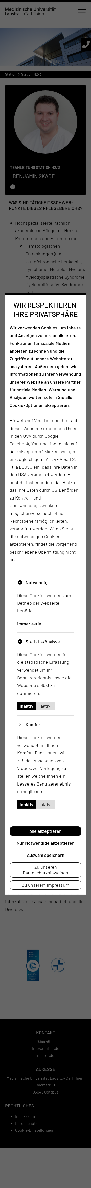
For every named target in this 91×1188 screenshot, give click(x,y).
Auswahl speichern (45, 855)
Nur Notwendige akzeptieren (46, 843)
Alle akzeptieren (45, 831)
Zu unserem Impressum (45, 885)
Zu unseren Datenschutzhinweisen (45, 869)
